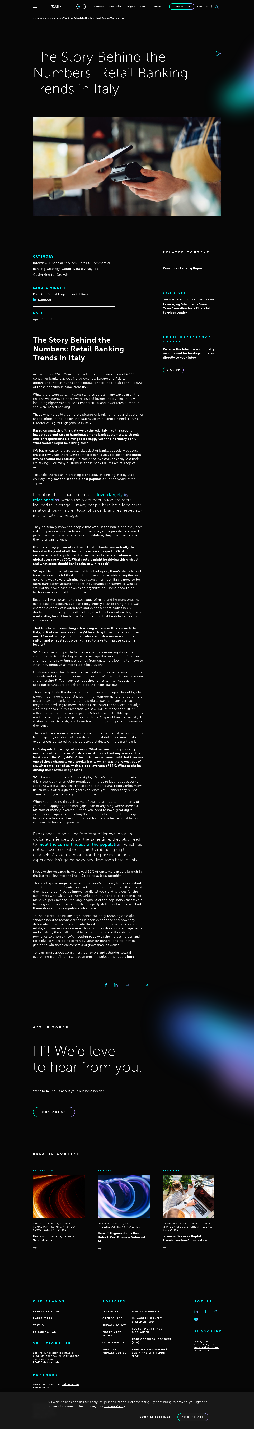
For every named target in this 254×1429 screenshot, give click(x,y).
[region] (127, 1410)
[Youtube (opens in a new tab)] (196, 1319)
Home (36, 18)
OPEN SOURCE (112, 1318)
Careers (157, 6)
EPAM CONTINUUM (46, 1311)
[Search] (217, 6)
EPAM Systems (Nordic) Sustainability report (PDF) (149, 1353)
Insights (131, 6)
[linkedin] (116, 985)
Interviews (56, 18)
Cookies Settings (155, 1417)
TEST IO (38, 1325)
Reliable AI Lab (44, 1332)
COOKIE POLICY (113, 1342)
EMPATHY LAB (42, 1318)
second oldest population (86, 479)
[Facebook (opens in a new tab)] (206, 1311)
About (144, 6)
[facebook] (106, 985)
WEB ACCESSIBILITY (146, 1311)
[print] (126, 985)
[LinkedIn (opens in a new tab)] (196, 1311)
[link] (148, 985)
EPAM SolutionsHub (46, 1362)
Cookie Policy (114, 1406)
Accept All (193, 1417)
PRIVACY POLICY (114, 1325)
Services (99, 6)
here (130, 957)
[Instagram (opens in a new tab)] (215, 1311)
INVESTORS (110, 1311)
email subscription (206, 1347)
